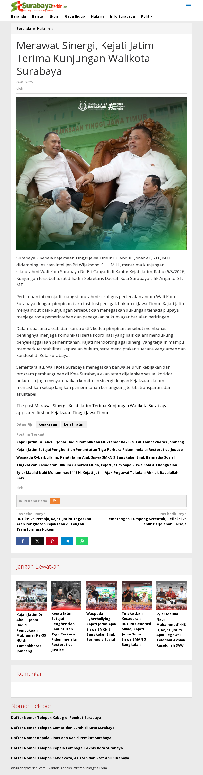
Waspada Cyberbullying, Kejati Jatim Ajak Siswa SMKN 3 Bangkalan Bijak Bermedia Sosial (95, 457)
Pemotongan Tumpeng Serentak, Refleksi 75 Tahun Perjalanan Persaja (146, 518)
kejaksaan (48, 424)
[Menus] (188, 6)
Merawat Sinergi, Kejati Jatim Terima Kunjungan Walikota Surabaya (101, 405)
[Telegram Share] (67, 541)
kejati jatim (74, 424)
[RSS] (55, 501)
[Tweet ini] (37, 541)
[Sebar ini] (22, 541)
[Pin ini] (52, 541)
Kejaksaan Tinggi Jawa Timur (80, 412)
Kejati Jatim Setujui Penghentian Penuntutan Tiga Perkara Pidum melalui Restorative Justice (99, 449)
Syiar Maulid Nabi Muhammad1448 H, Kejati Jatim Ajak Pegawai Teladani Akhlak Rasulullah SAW (171, 630)
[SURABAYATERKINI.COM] (39, 5)
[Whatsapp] (82, 541)
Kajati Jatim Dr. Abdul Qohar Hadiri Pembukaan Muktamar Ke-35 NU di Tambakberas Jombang (100, 442)
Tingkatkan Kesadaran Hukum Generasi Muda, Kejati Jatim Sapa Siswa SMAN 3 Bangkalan (96, 465)
